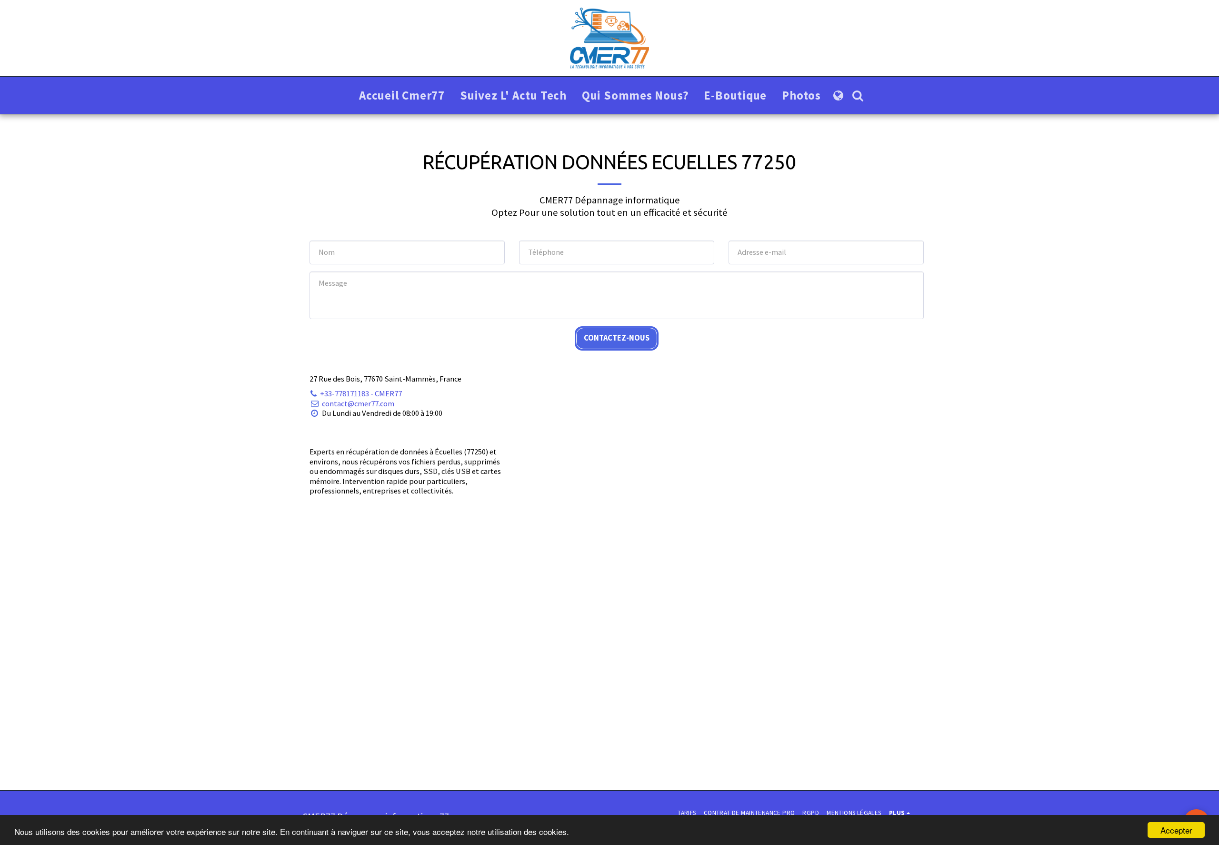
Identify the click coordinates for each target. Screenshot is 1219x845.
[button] (858, 95)
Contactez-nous (616, 338)
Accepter (1176, 830)
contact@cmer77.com (358, 404)
